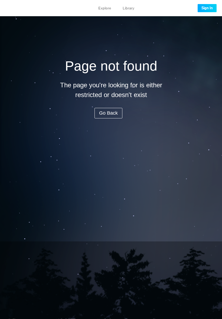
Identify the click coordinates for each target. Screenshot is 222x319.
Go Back (108, 113)
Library (128, 8)
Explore (104, 8)
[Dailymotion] (20, 8)
